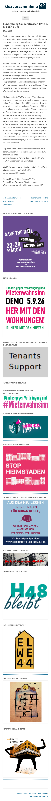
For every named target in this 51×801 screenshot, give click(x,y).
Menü (25, 18)
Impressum (42, 793)
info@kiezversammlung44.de (26, 793)
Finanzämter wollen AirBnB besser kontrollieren (12, 201)
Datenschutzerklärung (39, 796)
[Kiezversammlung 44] (25, 6)
